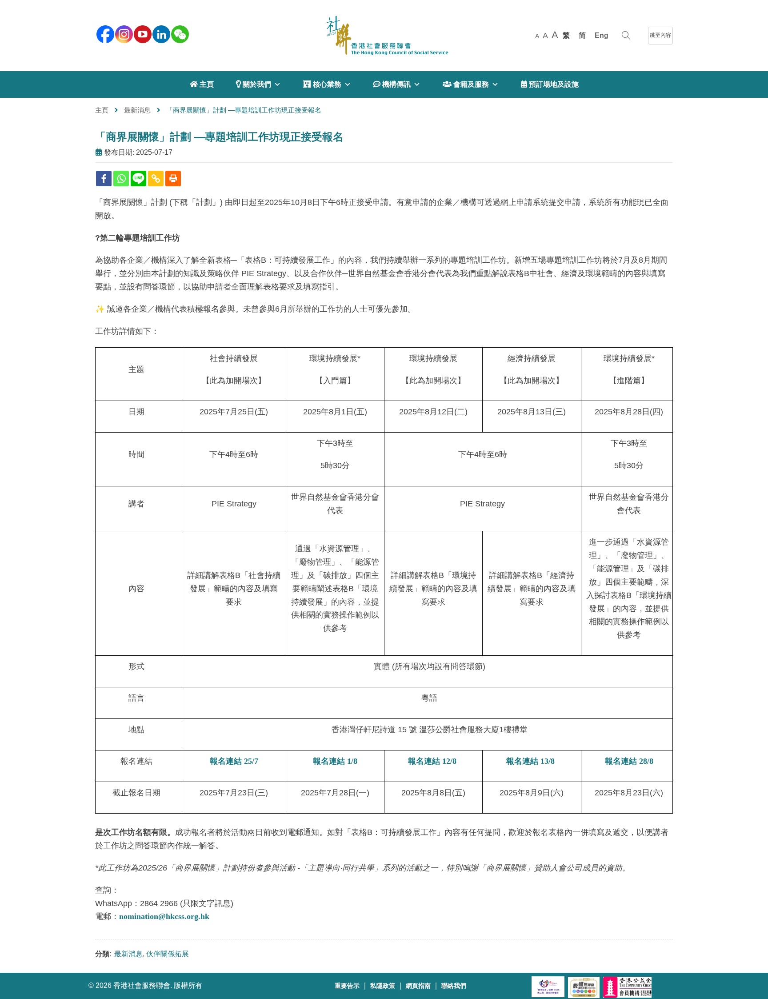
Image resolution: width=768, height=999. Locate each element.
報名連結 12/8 (432, 761)
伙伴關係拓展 (167, 954)
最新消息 (137, 110)
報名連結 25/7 (234, 761)
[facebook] (104, 33)
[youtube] (142, 33)
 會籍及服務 (466, 84)
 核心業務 (322, 84)
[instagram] (123, 33)
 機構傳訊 (392, 84)
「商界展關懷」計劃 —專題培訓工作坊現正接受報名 (219, 137)
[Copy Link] (156, 178)
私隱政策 (382, 986)
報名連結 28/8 (629, 761)
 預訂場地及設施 (550, 84)
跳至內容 (660, 35)
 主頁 (202, 84)
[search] (626, 35)
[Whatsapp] (121, 178)
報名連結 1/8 (335, 761)
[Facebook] (104, 178)
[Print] (173, 178)
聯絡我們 (453, 986)
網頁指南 (418, 986)
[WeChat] (179, 33)
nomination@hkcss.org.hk (164, 916)
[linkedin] (160, 33)
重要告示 (347, 986)
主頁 (101, 110)
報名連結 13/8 (530, 761)
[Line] (138, 178)
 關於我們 (253, 84)
